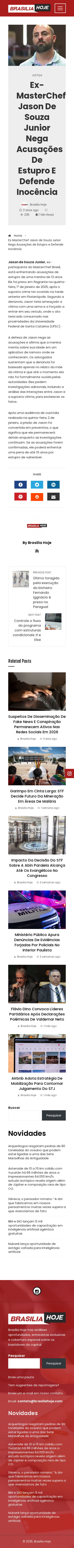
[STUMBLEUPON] (37, 497)
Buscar (14, 1108)
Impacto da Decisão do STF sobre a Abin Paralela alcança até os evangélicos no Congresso (37, 868)
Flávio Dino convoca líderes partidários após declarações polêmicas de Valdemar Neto (37, 1014)
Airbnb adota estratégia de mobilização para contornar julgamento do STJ (37, 1083)
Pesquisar (53, 1115)
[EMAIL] (53, 496)
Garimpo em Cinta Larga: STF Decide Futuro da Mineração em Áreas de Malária (37, 796)
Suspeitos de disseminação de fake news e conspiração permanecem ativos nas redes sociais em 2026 (37, 724)
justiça (37, 75)
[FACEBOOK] (20, 485)
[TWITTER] (37, 485)
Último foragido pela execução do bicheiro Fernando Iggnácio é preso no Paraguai (46, 590)
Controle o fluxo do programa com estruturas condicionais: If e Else (27, 627)
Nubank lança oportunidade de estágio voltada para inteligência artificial (33, 1248)
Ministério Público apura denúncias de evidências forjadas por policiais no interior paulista (37, 942)
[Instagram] (37, 1291)
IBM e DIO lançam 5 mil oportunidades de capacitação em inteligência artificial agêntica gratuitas (35, 1227)
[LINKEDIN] (53, 485)
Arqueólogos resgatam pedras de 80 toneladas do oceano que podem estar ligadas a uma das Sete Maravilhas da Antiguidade (36, 1152)
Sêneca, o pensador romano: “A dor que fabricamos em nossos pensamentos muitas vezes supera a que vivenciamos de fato (37, 1205)
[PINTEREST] (20, 496)
